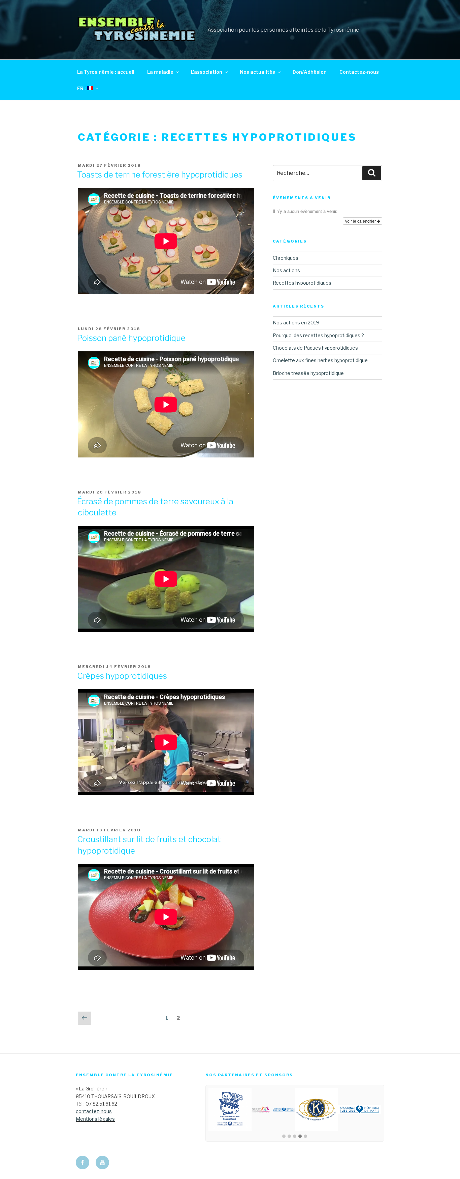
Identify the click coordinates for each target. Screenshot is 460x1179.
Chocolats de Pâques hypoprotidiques (315, 348)
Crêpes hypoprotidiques (122, 676)
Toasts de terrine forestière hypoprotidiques (159, 175)
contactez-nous (94, 1111)
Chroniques (285, 258)
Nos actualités (257, 72)
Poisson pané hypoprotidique (131, 338)
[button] (284, 1137)
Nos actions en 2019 (296, 322)
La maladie (160, 72)
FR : (82, 88)
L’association (206, 72)
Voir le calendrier (361, 221)
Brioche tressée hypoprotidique (308, 373)
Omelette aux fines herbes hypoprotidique (320, 360)
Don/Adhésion (310, 72)
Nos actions (286, 270)
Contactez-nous (359, 72)
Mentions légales (95, 1119)
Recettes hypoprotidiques (302, 283)
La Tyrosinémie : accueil (105, 72)
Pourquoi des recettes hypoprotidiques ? (318, 335)
